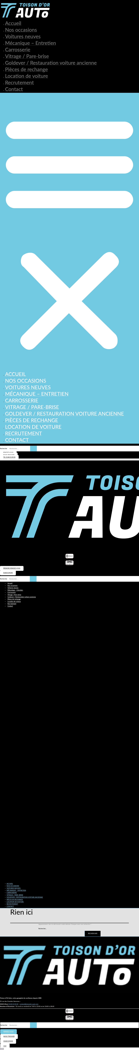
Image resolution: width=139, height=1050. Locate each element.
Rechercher (4, 448)
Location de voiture (26, 76)
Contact (14, 89)
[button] (69, 232)
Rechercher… (42, 928)
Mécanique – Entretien (30, 43)
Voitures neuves (23, 36)
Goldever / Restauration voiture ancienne (51, 63)
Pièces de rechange (26, 69)
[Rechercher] (33, 448)
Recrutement (19, 82)
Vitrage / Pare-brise (27, 56)
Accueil (13, 23)
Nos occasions (21, 30)
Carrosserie (17, 49)
